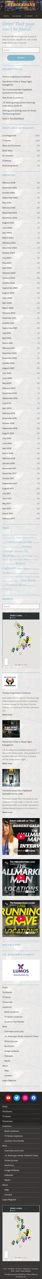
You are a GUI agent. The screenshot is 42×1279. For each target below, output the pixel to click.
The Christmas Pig (33, 573)
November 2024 (9, 217)
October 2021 (8, 323)
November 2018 (9, 418)
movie (31, 560)
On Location (8, 155)
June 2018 (7, 443)
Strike (6, 573)
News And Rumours (11, 145)
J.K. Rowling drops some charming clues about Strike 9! (18, 104)
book (28, 535)
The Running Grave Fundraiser (16, 76)
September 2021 (9, 328)
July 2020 (6, 373)
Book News (7, 150)
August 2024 (8, 223)
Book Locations (11, 1012)
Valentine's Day (30, 585)
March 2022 (7, 308)
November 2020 (9, 358)
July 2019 (6, 403)
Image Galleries (11, 1051)
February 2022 (8, 313)
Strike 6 (20, 573)
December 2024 (9, 212)
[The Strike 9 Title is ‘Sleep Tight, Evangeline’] (21, 729)
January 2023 (8, 278)
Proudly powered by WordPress (15, 1274)
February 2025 (8, 207)
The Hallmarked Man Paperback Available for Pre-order (17, 91)
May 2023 (6, 263)
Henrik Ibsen (17, 547)
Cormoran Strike (19, 542)
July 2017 (6, 493)
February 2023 (8, 273)
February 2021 (8, 348)
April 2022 (7, 303)
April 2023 (7, 268)
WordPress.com (21, 1277)
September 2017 (9, 483)
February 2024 (8, 243)
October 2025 (8, 192)
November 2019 (9, 393)
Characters (7, 1002)
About (5, 1065)
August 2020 (8, 368)
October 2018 (8, 423)
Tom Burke (28, 580)
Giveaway (6, 160)
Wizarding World (10, 165)
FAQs (6, 1070)
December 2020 (9, 353)
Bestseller (23, 535)
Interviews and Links (14, 1031)
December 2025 (9, 187)
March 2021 (7, 343)
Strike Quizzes (11, 1041)
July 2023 (6, 258)
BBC (19, 535)
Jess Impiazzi (18, 556)
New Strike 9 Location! (12, 97)
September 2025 (10, 197)
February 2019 (8, 413)
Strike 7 (25, 573)
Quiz (13, 564)
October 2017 (8, 478)
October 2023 (8, 253)
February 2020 (8, 388)
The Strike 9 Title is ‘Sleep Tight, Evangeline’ (17, 83)
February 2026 (8, 182)
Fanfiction (9, 1046)
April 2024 (7, 233)
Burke (9, 538)
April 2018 (6, 448)
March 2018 (7, 453)
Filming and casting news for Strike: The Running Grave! (19, 112)
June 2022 (7, 298)
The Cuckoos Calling (23, 577)
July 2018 (6, 438)
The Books (16, 16)
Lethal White (23, 559)
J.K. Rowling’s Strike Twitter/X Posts (21, 1036)
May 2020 (6, 383)
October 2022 (8, 283)
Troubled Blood (16, 585)
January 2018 (8, 463)
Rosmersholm (35, 569)
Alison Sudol (13, 535)
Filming (8, 547)
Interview (18, 551)
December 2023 (9, 248)
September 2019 (9, 398)
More (4, 1026)
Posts (6, 16)
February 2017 (8, 518)
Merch (7, 1061)
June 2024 (7, 228)
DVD (3, 547)
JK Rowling (27, 556)
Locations (7, 1007)
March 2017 (7, 513)
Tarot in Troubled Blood (13, 118)
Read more (8, 715)
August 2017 (8, 488)
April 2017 (6, 508)
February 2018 (8, 458)
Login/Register (9, 1080)
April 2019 (6, 408)
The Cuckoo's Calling (8, 577)
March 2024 (7, 238)
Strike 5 (14, 573)
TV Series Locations (13, 1017)
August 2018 (8, 433)
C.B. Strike (16, 538)
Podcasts (8, 1056)
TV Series (28, 16)
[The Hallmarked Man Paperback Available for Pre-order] (21, 778)
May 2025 (6, 202)
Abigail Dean (6, 535)
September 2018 (9, 428)
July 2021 (6, 333)
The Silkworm (16, 581)
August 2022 (8, 293)
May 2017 (6, 503)
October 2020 (8, 363)
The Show (9, 581)
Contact (8, 1075)
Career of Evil (27, 538)
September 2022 (10, 288)
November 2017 (9, 473)
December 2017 (9, 468)
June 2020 (7, 378)
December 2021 (9, 318)
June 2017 (7, 498)
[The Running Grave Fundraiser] (21, 682)
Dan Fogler (36, 542)
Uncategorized (9, 135)
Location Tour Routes (14, 1021)
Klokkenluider (13, 560)
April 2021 (6, 338)
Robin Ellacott (24, 568)
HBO (11, 547)
